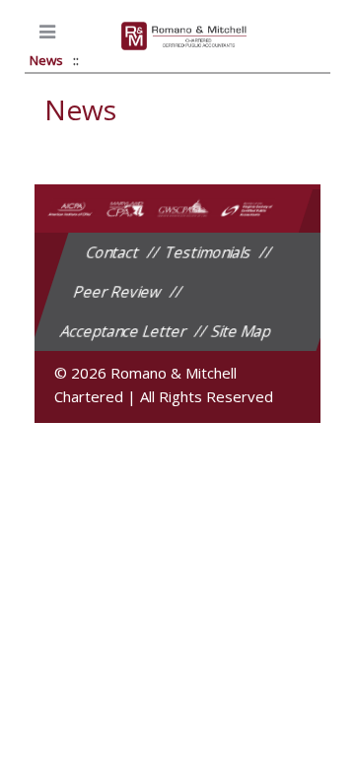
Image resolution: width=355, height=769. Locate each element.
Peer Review (118, 292)
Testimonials (208, 252)
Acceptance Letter (123, 331)
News (46, 60)
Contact (113, 252)
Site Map (241, 331)
